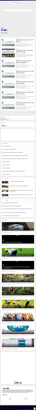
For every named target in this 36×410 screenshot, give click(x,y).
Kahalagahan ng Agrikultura (8, 294)
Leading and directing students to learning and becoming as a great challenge (21, 194)
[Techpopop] (18, 4)
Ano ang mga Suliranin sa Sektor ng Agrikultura (12, 242)
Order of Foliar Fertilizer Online (9, 229)
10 (3, 343)
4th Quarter (17, 59)
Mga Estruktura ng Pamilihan (9, 345)
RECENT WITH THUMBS (5, 178)
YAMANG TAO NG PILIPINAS (9, 319)
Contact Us (25, 399)
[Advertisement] (18, 7)
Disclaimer (10, 399)
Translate (7, 119)
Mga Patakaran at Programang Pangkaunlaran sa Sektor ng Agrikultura (17, 255)
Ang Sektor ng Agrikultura (8, 307)
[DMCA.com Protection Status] (18, 383)
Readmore (25, 46)
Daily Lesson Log (18, 38)
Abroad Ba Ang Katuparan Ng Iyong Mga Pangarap (17, 181)
